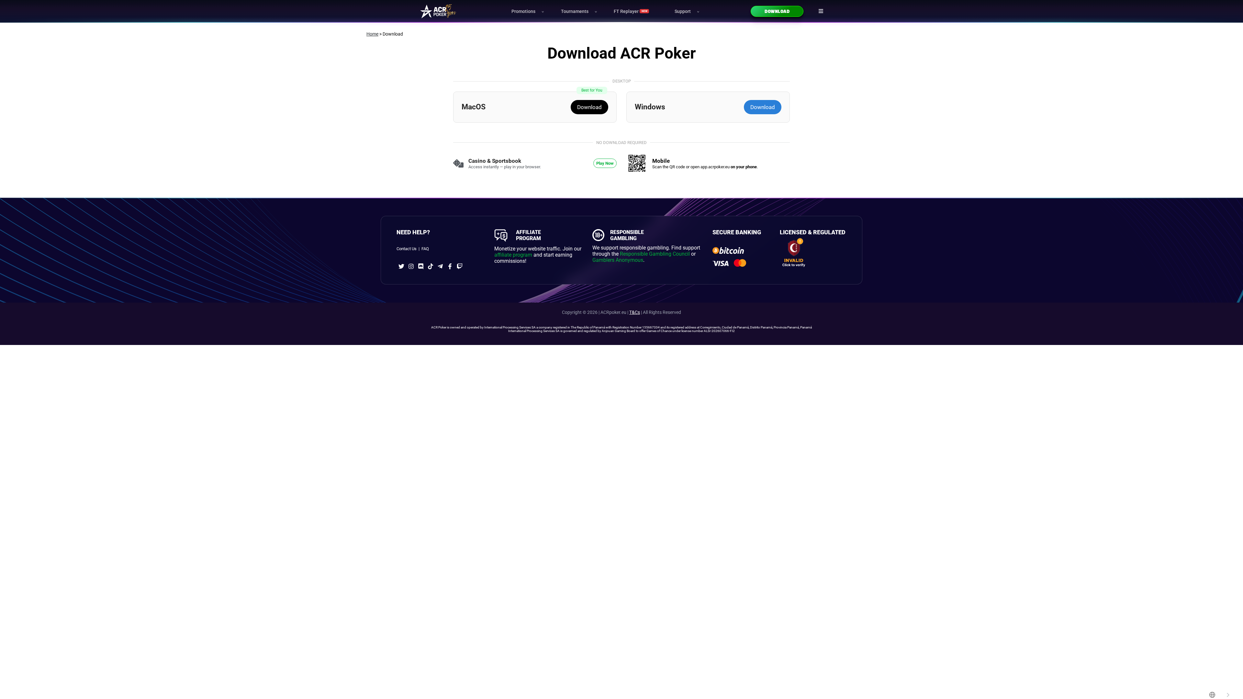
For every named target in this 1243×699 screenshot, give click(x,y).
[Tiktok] (430, 266)
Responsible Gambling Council (655, 254)
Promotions (523, 11)
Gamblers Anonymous (617, 260)
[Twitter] (401, 266)
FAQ (425, 248)
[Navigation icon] (820, 11)
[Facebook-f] (450, 266)
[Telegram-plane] (440, 266)
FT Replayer (630, 11)
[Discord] (421, 266)
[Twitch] (460, 266)
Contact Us (407, 248)
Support (683, 11)
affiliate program (513, 255)
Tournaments (574, 11)
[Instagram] (411, 266)
